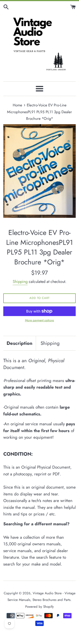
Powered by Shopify (39, 606)
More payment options (39, 320)
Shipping (20, 281)
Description (19, 343)
